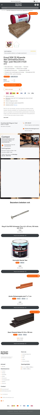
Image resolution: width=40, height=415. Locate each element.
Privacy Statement (10, 411)
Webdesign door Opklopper (23, 411)
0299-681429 (28, 123)
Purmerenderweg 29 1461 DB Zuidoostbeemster (9, 145)
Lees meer (6, 117)
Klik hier (15, 105)
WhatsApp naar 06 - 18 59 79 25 (9, 155)
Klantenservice (16, 411)
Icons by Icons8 (30, 411)
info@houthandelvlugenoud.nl (32, 128)
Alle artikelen (4, 10)
